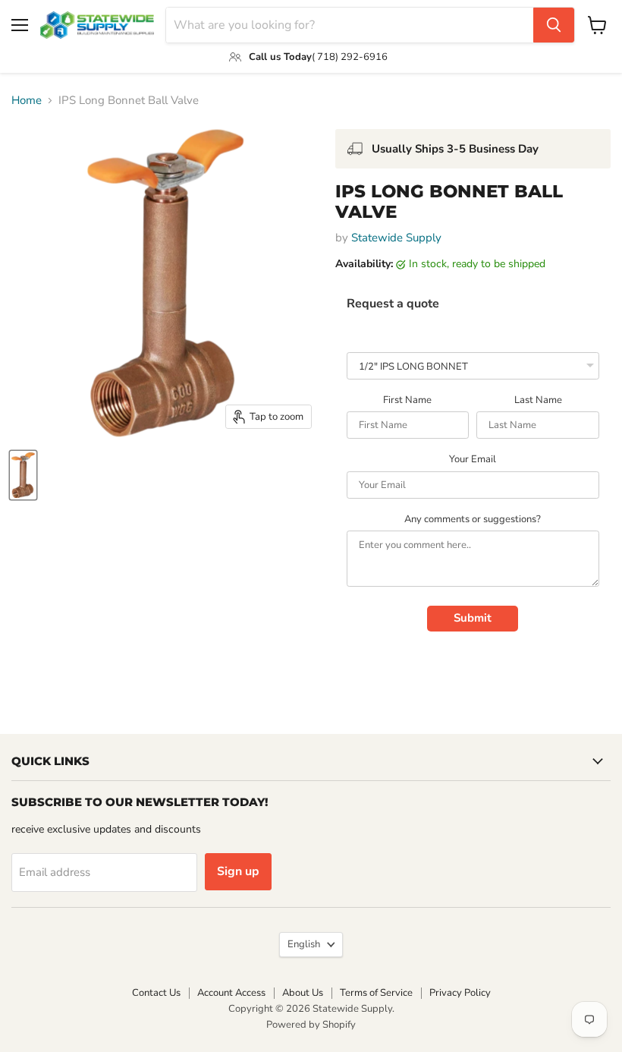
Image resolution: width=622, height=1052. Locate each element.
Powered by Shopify (311, 1025)
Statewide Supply (396, 237)
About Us (302, 993)
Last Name (538, 401)
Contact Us (156, 993)
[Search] (553, 25)
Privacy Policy (460, 993)
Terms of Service (376, 993)
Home (26, 100)
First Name (407, 401)
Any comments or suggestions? (472, 520)
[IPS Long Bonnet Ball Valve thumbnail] (23, 475)
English (303, 944)
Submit (473, 617)
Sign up (238, 871)
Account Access (231, 993)
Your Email (472, 460)
